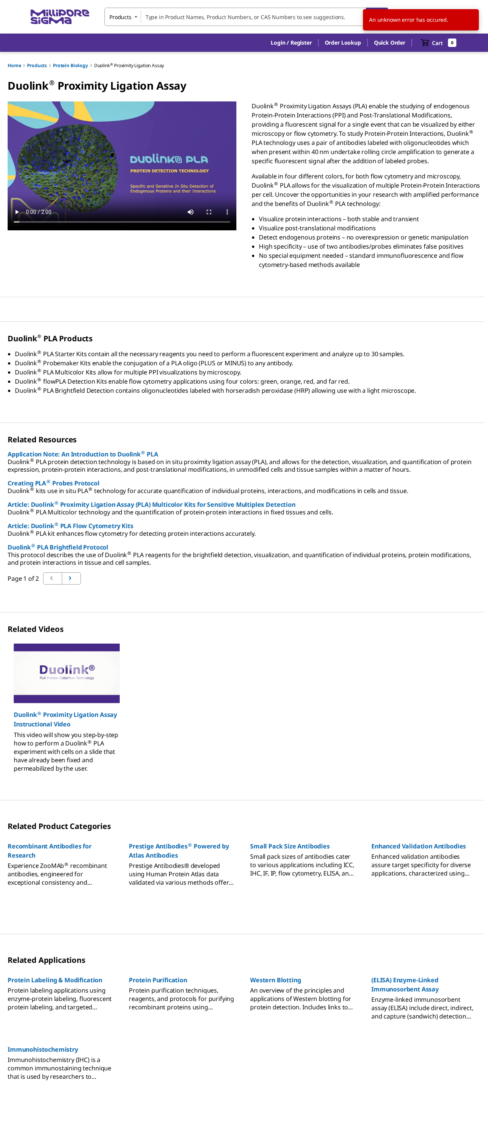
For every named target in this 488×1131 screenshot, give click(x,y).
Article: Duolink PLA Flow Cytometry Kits (70, 526)
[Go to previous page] (71, 578)
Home (14, 65)
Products (37, 65)
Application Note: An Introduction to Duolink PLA (83, 454)
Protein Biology (70, 65)
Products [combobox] (120, 17)
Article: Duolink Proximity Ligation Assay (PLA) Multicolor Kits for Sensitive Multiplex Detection (151, 504)
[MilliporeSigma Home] (59, 17)
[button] (291, 43)
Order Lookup (343, 42)
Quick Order (389, 42)
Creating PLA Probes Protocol (54, 483)
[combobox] (246, 17)
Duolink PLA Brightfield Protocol (58, 547)
